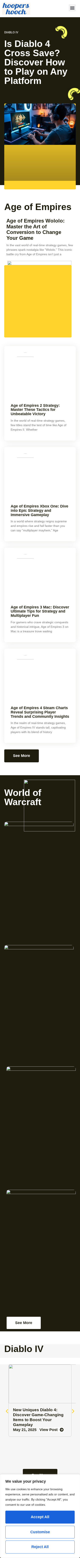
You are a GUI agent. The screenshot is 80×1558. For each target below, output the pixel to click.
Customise (40, 1532)
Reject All (40, 1547)
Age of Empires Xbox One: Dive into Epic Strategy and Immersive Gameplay (39, 510)
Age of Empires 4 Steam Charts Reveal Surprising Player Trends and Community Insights (40, 712)
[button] (72, 7)
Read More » (12, 88)
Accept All (40, 1517)
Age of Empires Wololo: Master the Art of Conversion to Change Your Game (35, 229)
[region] (40, 1516)
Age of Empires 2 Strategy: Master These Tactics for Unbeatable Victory (35, 409)
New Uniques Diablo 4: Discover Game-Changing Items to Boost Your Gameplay (38, 1417)
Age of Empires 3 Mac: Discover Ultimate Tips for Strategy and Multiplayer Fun (40, 611)
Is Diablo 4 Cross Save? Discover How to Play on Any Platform (35, 62)
